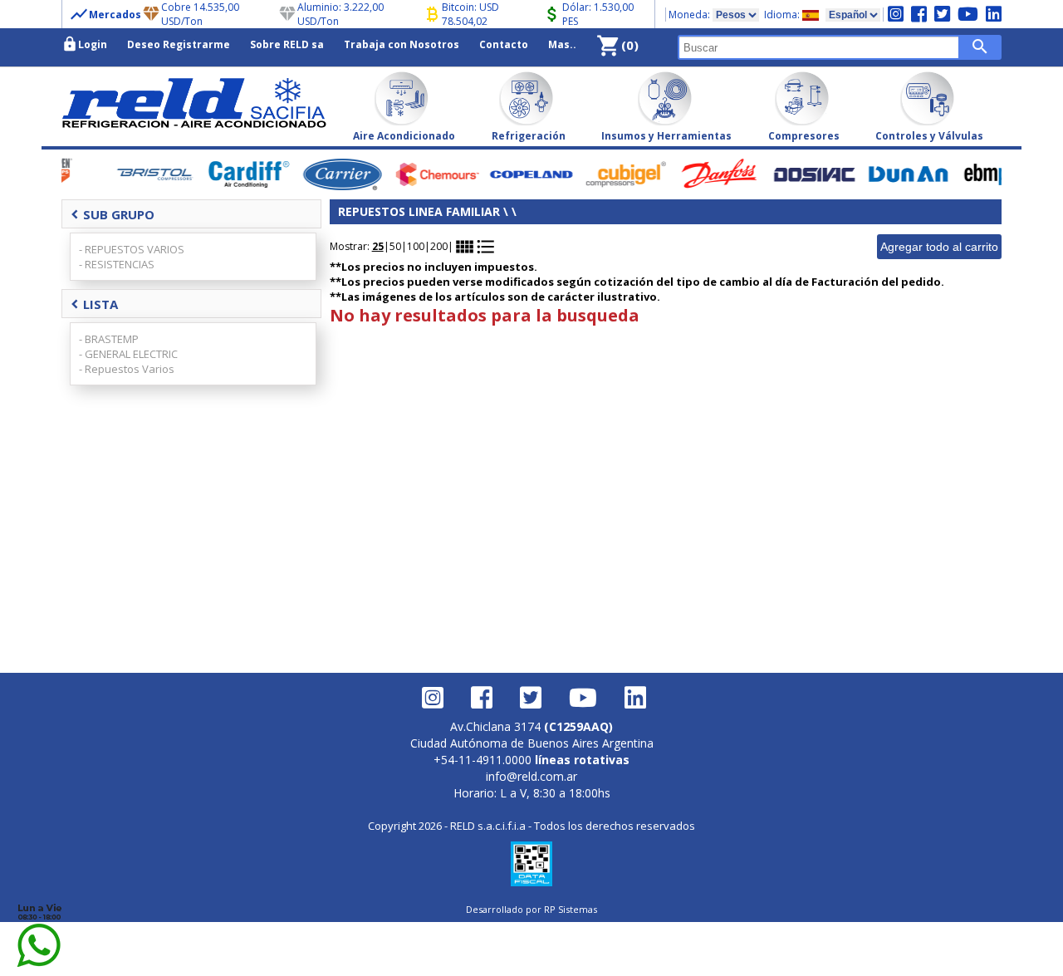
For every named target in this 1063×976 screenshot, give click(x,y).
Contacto (503, 44)
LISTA (94, 304)
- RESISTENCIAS (116, 264)
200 (439, 246)
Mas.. (562, 44)
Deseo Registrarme (178, 44)
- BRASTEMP (109, 338)
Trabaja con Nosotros (401, 44)
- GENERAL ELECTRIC (128, 353)
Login (84, 44)
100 (415, 246)
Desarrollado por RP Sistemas (531, 909)
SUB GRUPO (112, 214)
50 (395, 246)
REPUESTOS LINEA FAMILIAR (420, 211)
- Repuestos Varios (126, 368)
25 (378, 246)
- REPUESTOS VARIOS (131, 249)
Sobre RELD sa (287, 44)
